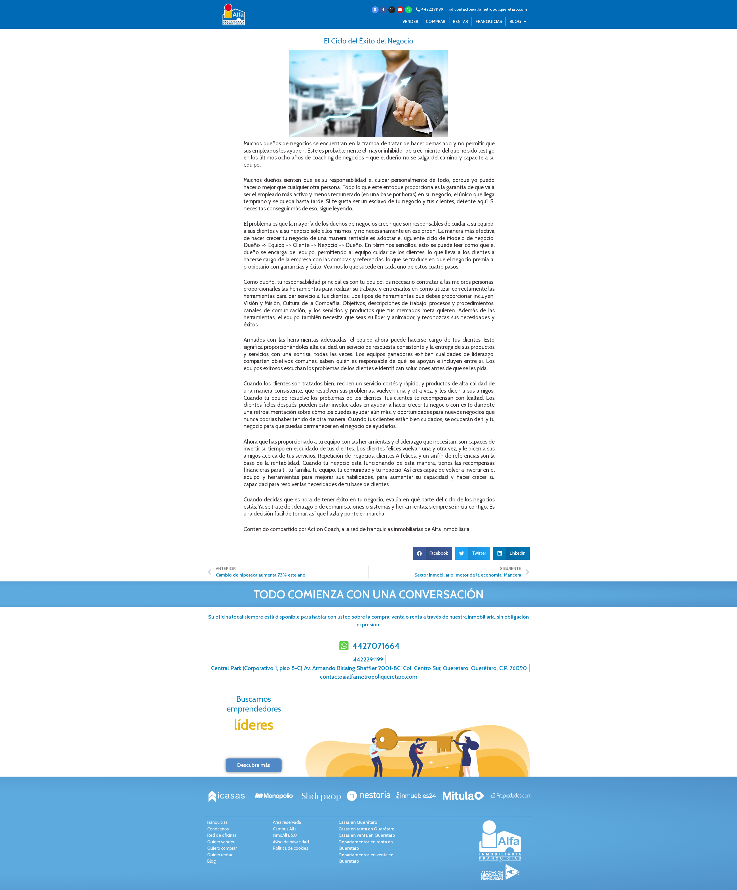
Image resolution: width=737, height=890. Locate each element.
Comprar (435, 21)
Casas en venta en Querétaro (367, 835)
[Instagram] (391, 9)
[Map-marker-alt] (375, 9)
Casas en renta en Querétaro (366, 829)
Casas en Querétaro (358, 822)
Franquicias (489, 21)
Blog (515, 21)
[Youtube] (400, 9)
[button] (433, 553)
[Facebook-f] (383, 9)
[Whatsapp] (408, 9)
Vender (410, 21)
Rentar (460, 21)
